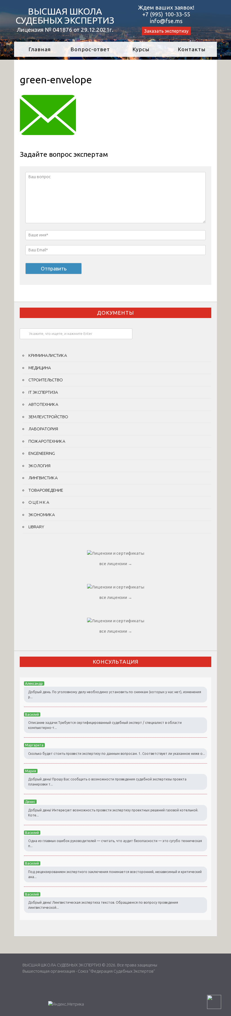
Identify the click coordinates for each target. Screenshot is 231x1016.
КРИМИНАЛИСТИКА (47, 355)
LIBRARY (36, 526)
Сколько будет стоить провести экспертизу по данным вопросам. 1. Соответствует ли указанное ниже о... (116, 753)
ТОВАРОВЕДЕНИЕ (45, 490)
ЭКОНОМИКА (41, 514)
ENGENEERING (41, 453)
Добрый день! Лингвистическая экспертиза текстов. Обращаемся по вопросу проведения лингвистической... (103, 905)
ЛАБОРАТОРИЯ (43, 428)
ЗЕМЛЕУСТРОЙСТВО (48, 416)
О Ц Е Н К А (38, 502)
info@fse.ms (166, 21)
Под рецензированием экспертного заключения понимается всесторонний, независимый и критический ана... (115, 874)
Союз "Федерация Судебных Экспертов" (116, 971)
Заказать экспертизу (166, 30)
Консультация (116, 662)
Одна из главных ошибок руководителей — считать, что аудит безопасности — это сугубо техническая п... (115, 843)
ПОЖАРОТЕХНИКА (46, 441)
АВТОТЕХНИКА (43, 404)
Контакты (192, 49)
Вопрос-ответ (90, 49)
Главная (39, 49)
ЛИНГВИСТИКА (43, 477)
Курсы (141, 49)
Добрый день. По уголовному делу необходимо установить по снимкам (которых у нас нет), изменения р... (114, 694)
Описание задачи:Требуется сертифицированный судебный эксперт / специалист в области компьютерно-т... (105, 725)
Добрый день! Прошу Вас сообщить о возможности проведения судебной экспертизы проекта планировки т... (107, 781)
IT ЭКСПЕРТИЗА (43, 392)
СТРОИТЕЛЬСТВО (45, 379)
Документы (115, 313)
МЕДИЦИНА (39, 367)
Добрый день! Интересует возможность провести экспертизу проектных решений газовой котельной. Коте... (113, 812)
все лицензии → (115, 563)
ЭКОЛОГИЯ (39, 465)
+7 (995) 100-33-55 (166, 14)
